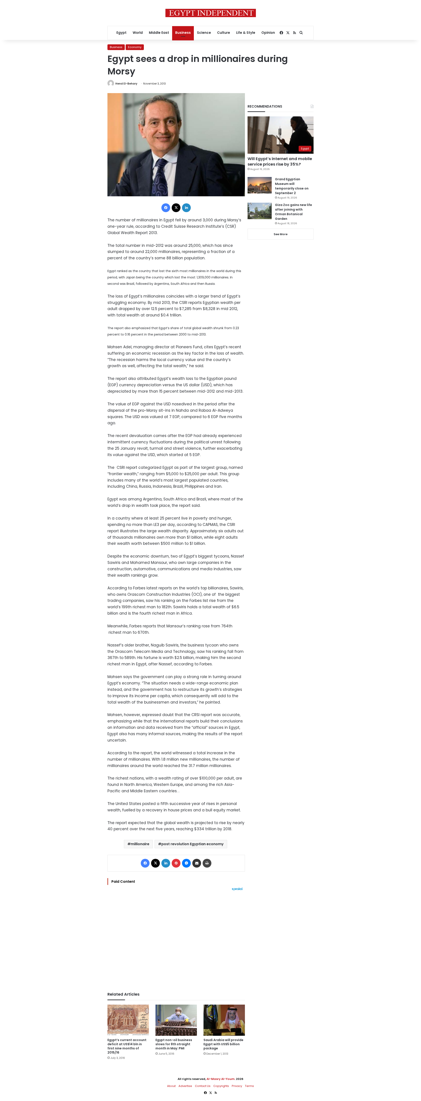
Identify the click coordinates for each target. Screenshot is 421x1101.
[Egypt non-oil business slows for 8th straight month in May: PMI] (176, 1020)
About (171, 1086)
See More (280, 234)
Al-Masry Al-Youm (221, 1079)
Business (183, 32)
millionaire (140, 844)
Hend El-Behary (126, 83)
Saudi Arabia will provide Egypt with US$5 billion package (223, 1044)
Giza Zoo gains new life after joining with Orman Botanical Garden (293, 212)
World (138, 32)
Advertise (185, 1086)
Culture (223, 32)
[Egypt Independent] (210, 13)
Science (204, 32)
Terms (249, 1086)
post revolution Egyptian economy (192, 844)
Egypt (121, 32)
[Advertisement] (176, 939)
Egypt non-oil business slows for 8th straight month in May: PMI (173, 1044)
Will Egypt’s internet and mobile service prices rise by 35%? (280, 161)
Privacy (237, 1086)
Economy (134, 47)
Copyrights (221, 1086)
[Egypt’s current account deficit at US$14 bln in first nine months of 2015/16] (128, 1020)
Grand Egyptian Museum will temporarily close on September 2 (292, 186)
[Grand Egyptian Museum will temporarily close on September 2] (260, 185)
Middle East (159, 32)
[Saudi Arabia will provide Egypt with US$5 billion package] (224, 1020)
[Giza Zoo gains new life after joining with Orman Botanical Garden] (260, 211)
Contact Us (202, 1086)
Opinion (268, 32)
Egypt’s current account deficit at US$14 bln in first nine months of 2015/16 (126, 1046)
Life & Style (245, 32)
